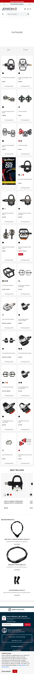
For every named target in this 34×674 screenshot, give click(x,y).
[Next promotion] (29, 4)
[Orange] (7, 382)
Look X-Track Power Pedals (8, 319)
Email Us (18, 640)
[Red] (19, 141)
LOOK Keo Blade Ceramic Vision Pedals (7, 421)
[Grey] (19, 107)
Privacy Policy (5, 666)
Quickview (17, 544)
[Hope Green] (5, 281)
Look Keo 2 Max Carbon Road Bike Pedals (24, 214)
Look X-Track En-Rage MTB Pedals (8, 146)
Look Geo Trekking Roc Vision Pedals (24, 247)
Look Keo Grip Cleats (22, 145)
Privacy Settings (6, 671)
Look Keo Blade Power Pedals (8, 353)
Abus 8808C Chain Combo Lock (17, 564)
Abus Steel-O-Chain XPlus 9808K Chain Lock (17, 539)
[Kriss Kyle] (19, 281)
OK (15, 671)
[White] (21, 175)
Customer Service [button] (16, 646)
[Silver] (3, 315)
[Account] (25, 9)
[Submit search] (27, 14)
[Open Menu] (3, 14)
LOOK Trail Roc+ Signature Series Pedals (24, 286)
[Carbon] (19, 349)
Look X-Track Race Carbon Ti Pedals (8, 112)
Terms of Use (22, 665)
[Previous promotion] (4, 4)
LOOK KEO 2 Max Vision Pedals (23, 421)
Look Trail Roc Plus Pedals (7, 387)
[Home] (9, 9)
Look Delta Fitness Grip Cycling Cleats (25, 455)
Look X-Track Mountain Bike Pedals (8, 247)
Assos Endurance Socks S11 (17, 590)
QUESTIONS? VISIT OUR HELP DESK (17, 637)
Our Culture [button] (16, 650)
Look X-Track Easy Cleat (7, 454)
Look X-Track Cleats (22, 111)
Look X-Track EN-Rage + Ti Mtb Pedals (25, 78)
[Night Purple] (7, 281)
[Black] (3, 73)
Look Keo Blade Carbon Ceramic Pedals (23, 387)
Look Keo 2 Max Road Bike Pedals (8, 214)
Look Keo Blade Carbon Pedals (24, 353)
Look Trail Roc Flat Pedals (7, 285)
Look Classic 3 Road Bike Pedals (25, 179)
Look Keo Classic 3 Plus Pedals (8, 77)
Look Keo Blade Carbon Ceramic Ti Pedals (23, 320)
